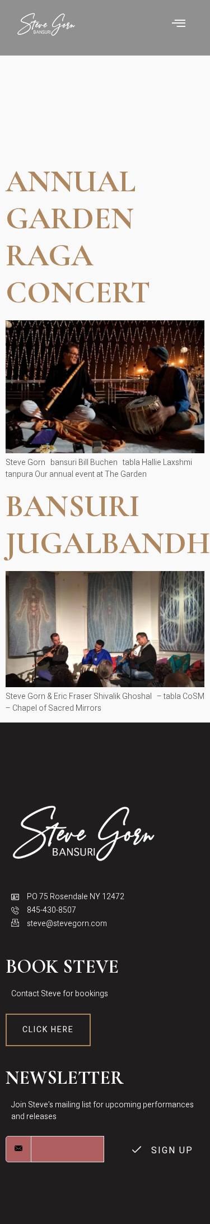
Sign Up (170, 1150)
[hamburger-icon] (179, 25)
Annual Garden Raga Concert (78, 237)
